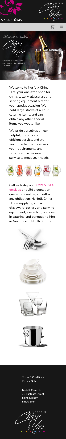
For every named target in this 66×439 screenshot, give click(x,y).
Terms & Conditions (33, 377)
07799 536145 (44, 185)
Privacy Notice (30, 381)
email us (15, 189)
